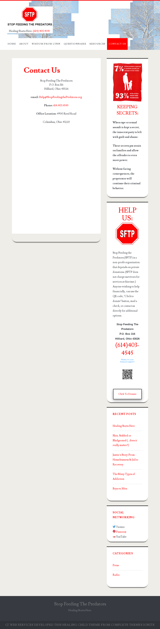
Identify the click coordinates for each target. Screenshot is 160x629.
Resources (97, 43)
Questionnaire (75, 43)
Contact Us (117, 43)
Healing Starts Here (124, 426)
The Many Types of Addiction (124, 476)
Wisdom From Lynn (46, 43)
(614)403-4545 (127, 349)
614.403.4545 (60, 105)
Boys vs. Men (120, 488)
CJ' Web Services (19, 625)
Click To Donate (127, 394)
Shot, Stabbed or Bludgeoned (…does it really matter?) (125, 440)
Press (116, 565)
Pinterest (121, 532)
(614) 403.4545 (41, 31)
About (23, 43)
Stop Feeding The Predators (80, 604)
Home (12, 43)
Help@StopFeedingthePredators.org (60, 97)
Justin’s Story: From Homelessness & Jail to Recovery (125, 459)
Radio (116, 575)
